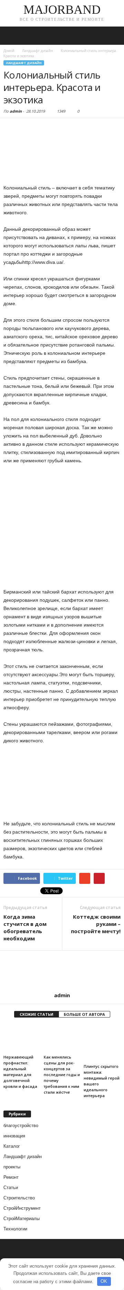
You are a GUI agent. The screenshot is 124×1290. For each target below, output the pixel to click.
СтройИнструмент (22, 1208)
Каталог (11, 1146)
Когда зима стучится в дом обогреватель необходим (24, 927)
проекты (11, 1166)
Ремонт (11, 1177)
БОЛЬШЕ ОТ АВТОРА (84, 1014)
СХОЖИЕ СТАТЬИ (36, 1014)
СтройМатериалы (21, 1218)
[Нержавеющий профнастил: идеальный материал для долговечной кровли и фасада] (21, 1038)
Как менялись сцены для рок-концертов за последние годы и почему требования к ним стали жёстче (62, 1074)
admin (16, 111)
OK (104, 1281)
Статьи (10, 1187)
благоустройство (20, 1125)
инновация (14, 1135)
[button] (113, 35)
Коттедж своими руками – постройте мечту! (96, 924)
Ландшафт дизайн (24, 63)
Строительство (19, 1197)
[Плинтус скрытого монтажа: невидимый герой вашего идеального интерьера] (102, 1043)
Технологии (15, 1228)
